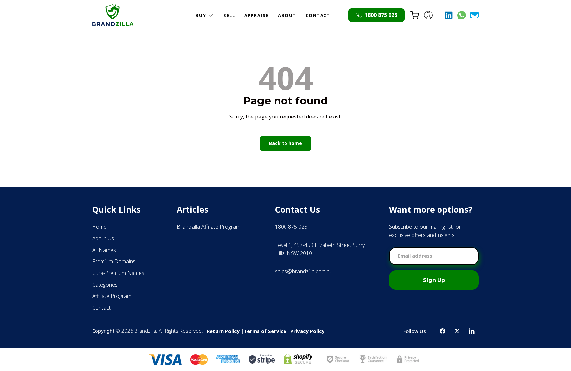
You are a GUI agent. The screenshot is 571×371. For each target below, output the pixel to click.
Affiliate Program (111, 296)
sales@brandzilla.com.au (304, 271)
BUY (200, 15)
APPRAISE (256, 15)
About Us (103, 238)
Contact (101, 307)
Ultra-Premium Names (118, 273)
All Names (104, 249)
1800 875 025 (291, 226)
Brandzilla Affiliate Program (208, 226)
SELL (229, 15)
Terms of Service (265, 331)
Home (99, 226)
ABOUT (287, 15)
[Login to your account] (428, 15)
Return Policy (223, 331)
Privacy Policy (307, 331)
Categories (105, 284)
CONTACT (318, 15)
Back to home (285, 143)
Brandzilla (145, 330)
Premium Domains (113, 261)
